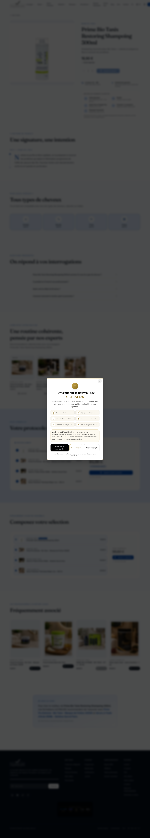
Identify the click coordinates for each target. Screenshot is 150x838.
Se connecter (76, 448)
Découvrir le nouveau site (59, 448)
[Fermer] (100, 381)
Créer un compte (92, 448)
